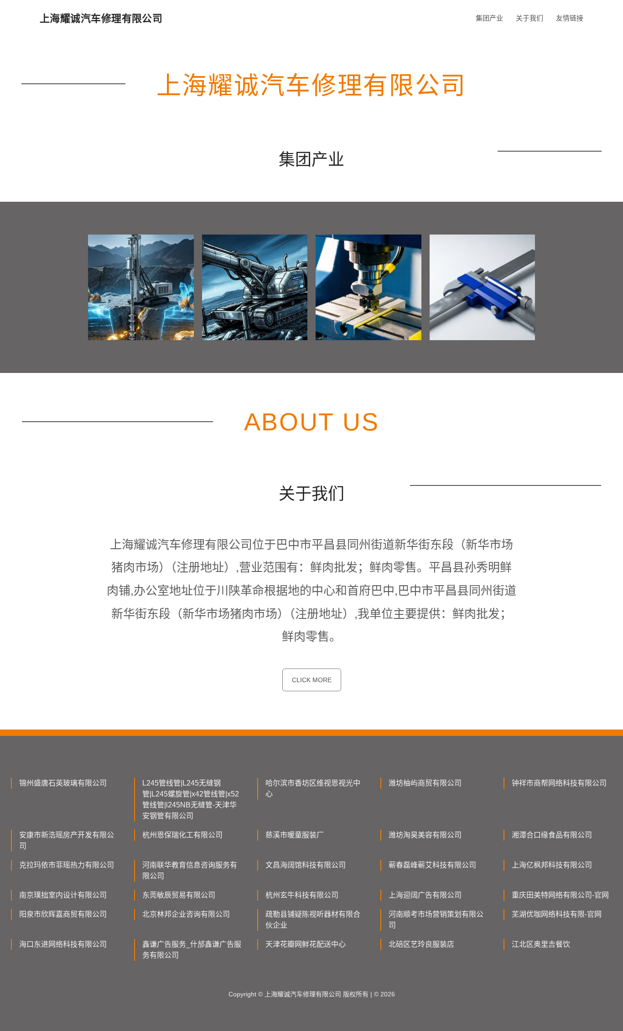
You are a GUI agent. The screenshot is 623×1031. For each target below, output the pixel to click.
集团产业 (489, 18)
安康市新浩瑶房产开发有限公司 (66, 840)
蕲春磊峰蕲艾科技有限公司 (432, 865)
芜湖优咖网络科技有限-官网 (557, 914)
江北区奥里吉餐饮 (541, 944)
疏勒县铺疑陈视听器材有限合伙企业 (312, 919)
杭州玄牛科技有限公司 (301, 895)
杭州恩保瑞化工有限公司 (182, 835)
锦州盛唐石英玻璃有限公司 (63, 783)
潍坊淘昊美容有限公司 (425, 835)
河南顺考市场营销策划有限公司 (436, 919)
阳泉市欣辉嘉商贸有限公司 (63, 914)
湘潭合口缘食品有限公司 (552, 835)
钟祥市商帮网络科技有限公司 (559, 783)
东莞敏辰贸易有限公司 (178, 895)
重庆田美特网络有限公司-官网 (560, 895)
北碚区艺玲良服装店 (421, 944)
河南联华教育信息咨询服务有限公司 (189, 870)
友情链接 (569, 18)
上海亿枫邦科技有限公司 (552, 865)
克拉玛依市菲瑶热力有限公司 (66, 865)
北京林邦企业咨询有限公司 (186, 914)
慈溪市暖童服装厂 (294, 835)
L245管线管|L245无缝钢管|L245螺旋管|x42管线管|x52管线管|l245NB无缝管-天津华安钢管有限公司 (190, 799)
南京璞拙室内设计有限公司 (63, 895)
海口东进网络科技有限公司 (63, 944)
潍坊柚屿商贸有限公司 (425, 783)
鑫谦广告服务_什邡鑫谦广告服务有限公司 (191, 949)
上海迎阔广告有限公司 (425, 895)
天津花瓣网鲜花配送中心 (305, 944)
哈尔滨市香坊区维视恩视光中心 (312, 788)
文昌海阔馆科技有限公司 (305, 865)
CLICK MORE (312, 680)
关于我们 (529, 18)
